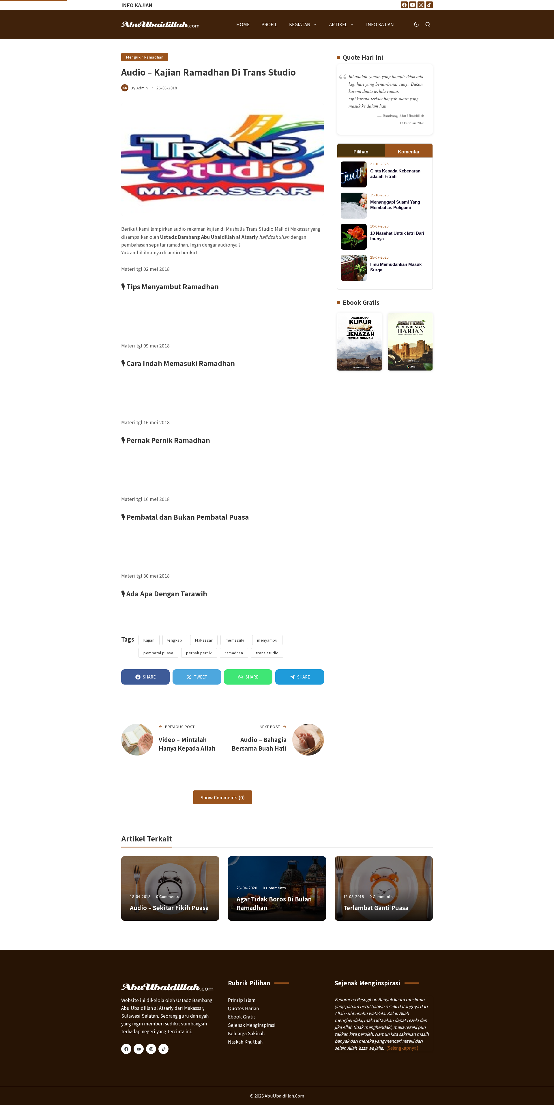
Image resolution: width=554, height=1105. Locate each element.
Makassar (204, 640)
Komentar (409, 152)
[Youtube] (412, 4)
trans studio (267, 652)
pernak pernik (199, 652)
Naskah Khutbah (245, 1041)
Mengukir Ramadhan (144, 57)
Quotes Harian (243, 1008)
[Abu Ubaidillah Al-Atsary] (160, 24)
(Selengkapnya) (402, 1048)
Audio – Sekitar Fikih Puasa (169, 907)
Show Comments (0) (223, 797)
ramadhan (234, 652)
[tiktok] (163, 1049)
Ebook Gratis (242, 1016)
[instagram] (151, 1049)
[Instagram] (421, 4)
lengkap (174, 640)
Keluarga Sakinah (246, 1033)
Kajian (148, 640)
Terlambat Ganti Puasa (375, 907)
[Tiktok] (429, 4)
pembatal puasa (158, 652)
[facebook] (126, 1049)
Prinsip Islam (242, 999)
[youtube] (139, 1049)
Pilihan (360, 152)
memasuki (235, 640)
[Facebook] (404, 4)
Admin (142, 88)
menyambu (267, 640)
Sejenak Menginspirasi (252, 1024)
